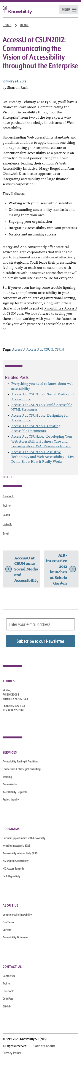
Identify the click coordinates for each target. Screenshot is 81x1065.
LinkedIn (7, 524)
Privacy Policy (12, 1053)
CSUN (59, 349)
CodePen (8, 998)
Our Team (8, 922)
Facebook (8, 496)
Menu (66, 9)
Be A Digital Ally (11, 876)
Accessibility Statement (16, 937)
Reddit (6, 515)
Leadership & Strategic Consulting (22, 769)
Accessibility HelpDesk (15, 792)
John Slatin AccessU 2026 (16, 845)
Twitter (7, 505)
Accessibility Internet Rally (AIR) (20, 853)
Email (6, 533)
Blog (24, 25)
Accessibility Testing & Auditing (20, 761)
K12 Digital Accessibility (16, 860)
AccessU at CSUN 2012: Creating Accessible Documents (35, 428)
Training (7, 776)
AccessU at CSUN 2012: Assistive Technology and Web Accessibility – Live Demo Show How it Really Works (43, 456)
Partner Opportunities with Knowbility (24, 838)
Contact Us (9, 976)
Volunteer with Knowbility (17, 914)
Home (7, 25)
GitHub (7, 1006)
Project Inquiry (11, 799)
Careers (7, 929)
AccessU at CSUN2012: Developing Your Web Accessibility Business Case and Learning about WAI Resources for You (41, 441)
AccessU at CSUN (39, 349)
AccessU (18, 349)
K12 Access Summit (13, 868)
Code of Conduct (44, 1046)
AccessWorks (10, 784)
